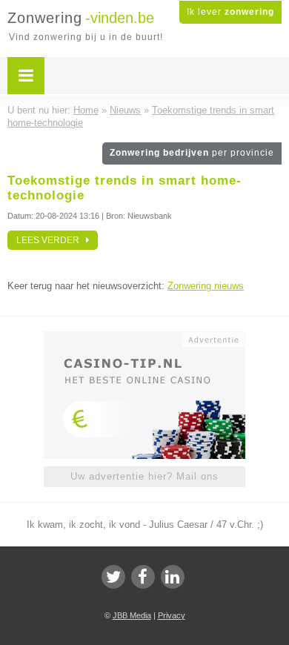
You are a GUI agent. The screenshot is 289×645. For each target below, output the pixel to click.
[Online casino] (144, 338)
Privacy (171, 615)
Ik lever (230, 12)
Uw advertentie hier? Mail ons (144, 476)
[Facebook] (143, 577)
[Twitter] (113, 577)
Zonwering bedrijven (192, 153)
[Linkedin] (173, 577)
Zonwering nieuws (205, 285)
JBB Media (132, 615)
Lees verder (51, 240)
